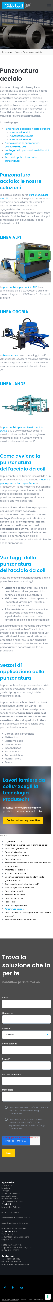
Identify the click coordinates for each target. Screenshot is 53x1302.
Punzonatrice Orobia (21, 136)
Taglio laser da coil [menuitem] (13, 841)
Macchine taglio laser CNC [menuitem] (17, 848)
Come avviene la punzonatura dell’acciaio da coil (22, 144)
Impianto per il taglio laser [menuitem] (16, 870)
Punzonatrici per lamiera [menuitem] (15, 852)
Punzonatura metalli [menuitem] (14, 891)
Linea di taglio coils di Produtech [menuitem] (19, 887)
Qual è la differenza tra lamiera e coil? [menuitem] (22, 884)
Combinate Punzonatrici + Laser (15, 1217)
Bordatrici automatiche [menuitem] (15, 873)
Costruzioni (6, 1185)
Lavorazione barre (9, 1198)
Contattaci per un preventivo (23, 820)
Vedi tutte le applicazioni (12, 1201)
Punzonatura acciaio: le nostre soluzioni (27, 129)
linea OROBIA (10, 355)
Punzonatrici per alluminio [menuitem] (16, 905)
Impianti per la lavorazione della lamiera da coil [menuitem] (26, 845)
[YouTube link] (21, 1287)
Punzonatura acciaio (32, 52)
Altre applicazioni (9, 1196)
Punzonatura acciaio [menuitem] (14, 909)
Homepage (7, 52)
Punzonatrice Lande (20, 139)
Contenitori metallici (10, 1193)
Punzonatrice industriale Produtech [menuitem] (20, 919)
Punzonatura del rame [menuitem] (15, 894)
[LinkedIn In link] (13, 1287)
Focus (17, 52)
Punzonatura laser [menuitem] (13, 859)
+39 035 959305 (12, 1259)
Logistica (5, 1188)
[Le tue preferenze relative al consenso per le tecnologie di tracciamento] (48, 1297)
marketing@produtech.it (18, 1264)
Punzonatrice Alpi (19, 132)
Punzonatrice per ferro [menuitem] (14, 898)
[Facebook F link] (5, 1287)
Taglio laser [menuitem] (10, 902)
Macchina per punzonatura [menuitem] (17, 855)
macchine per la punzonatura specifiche (25, 481)
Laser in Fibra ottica (10, 1212)
